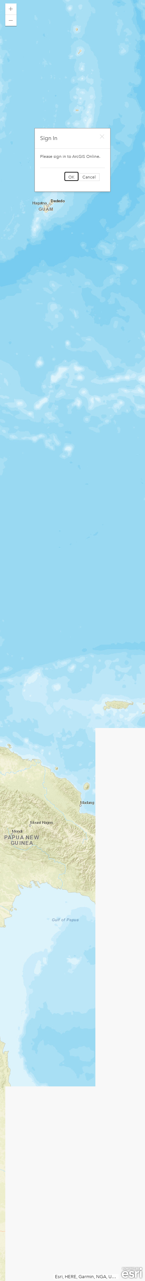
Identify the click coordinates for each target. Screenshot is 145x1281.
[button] (11, 9)
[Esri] (131, 1273)
